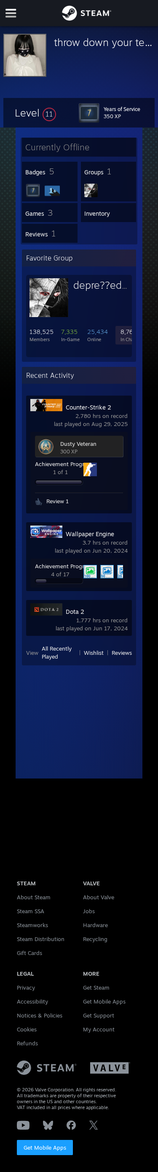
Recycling (95, 939)
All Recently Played (57, 652)
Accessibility (32, 1001)
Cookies (27, 1029)
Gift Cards (29, 953)
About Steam (34, 897)
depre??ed (97, 285)
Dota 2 (75, 611)
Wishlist (94, 652)
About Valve (98, 897)
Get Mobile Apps (45, 1147)
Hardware (95, 925)
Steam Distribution (40, 939)
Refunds (27, 1043)
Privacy (26, 987)
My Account (99, 1029)
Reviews (122, 652)
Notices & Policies (39, 1015)
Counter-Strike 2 (88, 407)
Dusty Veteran (78, 443)
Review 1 (57, 501)
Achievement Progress (63, 464)
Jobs (89, 911)
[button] (35, 112)
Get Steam (96, 987)
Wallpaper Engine (90, 533)
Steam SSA (30, 911)
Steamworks (32, 925)
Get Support (98, 1015)
